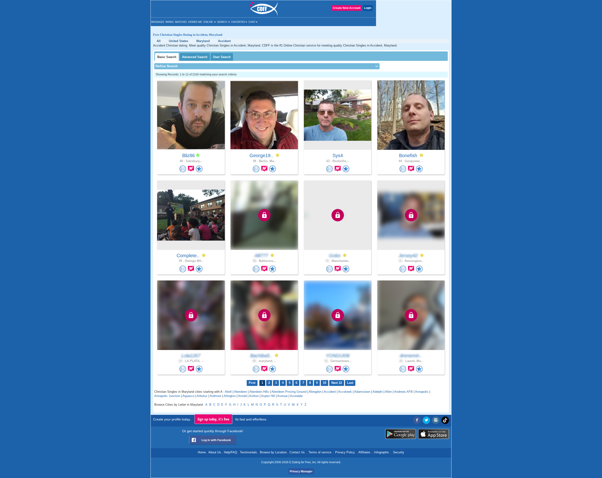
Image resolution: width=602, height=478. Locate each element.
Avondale (296, 396)
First (252, 383)
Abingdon (315, 391)
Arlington (230, 396)
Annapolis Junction (167, 396)
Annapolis (421, 391)
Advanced (194, 57)
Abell (228, 391)
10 (324, 383)
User (222, 57)
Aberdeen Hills (259, 391)
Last (350, 383)
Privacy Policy (345, 452)
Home (202, 452)
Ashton (254, 396)
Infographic (381, 452)
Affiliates (364, 452)
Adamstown (362, 391)
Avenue (282, 396)
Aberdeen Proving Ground (288, 391)
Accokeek (345, 391)
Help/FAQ (230, 452)
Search (222, 21)
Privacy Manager (301, 471)
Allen (388, 391)
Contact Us (297, 452)
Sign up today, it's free (213, 419)
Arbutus (202, 396)
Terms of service (320, 452)
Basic (166, 57)
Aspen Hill (268, 396)
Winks (170, 21)
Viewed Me (195, 21)
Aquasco (188, 396)
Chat (252, 21)
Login (367, 8)
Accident (330, 391)
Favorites (238, 21)
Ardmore (215, 396)
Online (208, 21)
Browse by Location (273, 452)
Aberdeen (240, 391)
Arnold (242, 396)
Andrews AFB (403, 391)
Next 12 (336, 383)
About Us (214, 452)
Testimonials (248, 452)
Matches (181, 21)
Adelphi (377, 391)
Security (398, 452)
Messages (157, 21)
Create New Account (346, 8)
